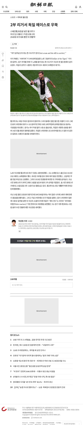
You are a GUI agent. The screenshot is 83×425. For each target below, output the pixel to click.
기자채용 (31, 423)
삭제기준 (70, 280)
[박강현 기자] (13, 223)
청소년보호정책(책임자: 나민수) (44, 413)
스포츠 (12, 17)
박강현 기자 (13, 48)
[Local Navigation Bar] (3, 7)
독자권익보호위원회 (48, 423)
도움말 (64, 280)
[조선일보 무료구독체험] (41, 240)
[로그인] (80, 7)
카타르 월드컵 (22, 17)
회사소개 (24, 423)
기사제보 (58, 423)
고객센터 (38, 423)
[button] (3, 7)
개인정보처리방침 (27, 413)
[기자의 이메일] (19, 232)
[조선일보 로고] (41, 4)
